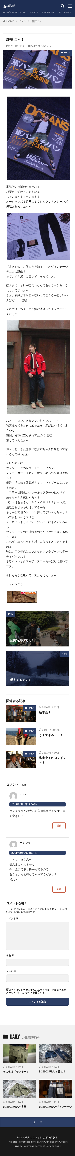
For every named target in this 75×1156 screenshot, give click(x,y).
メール (11, 971)
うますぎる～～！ (51, 735)
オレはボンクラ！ (48, 1137)
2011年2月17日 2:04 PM (24, 804)
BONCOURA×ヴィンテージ (55, 1106)
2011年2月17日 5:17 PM (24, 852)
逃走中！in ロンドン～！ (52, 760)
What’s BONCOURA (14, 12)
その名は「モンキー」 (16, 1071)
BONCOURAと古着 (14, 1106)
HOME (10, 21)
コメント (12, 918)
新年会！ (45, 712)
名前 (10, 955)
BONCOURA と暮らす (52, 1071)
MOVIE (34, 12)
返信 (59, 825)
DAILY (23, 21)
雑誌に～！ (38, 21)
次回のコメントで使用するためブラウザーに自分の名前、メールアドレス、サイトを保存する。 (37, 991)
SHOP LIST (48, 12)
